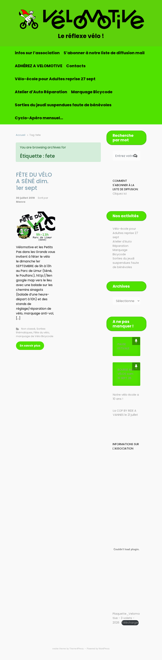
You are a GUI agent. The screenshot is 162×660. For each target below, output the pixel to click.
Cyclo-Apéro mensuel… (39, 118)
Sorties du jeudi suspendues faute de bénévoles (63, 105)
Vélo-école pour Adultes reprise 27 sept (55, 79)
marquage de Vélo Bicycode (34, 336)
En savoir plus (30, 346)
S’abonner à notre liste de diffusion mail (104, 53)
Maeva (20, 201)
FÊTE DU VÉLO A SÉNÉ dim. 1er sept (34, 181)
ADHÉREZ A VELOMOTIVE (38, 66)
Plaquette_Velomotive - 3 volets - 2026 (126, 618)
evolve (56, 648)
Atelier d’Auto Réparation (41, 92)
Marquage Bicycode (91, 92)
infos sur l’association (37, 53)
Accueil (20, 135)
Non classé (28, 328)
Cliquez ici (120, 194)
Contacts (76, 66)
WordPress (104, 648)
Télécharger (130, 623)
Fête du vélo (41, 332)
